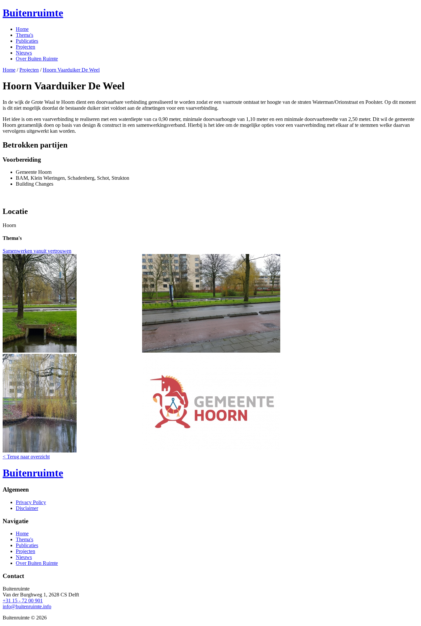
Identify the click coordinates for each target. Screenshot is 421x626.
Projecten (25, 47)
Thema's (24, 35)
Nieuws (24, 53)
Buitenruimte (33, 13)
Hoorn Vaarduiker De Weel (71, 70)
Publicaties (27, 41)
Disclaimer (27, 508)
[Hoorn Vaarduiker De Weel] (72, 351)
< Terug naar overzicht (26, 456)
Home (22, 29)
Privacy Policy (31, 502)
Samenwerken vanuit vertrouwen (37, 251)
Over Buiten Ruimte (37, 58)
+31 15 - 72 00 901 (23, 600)
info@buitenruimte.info (27, 606)
